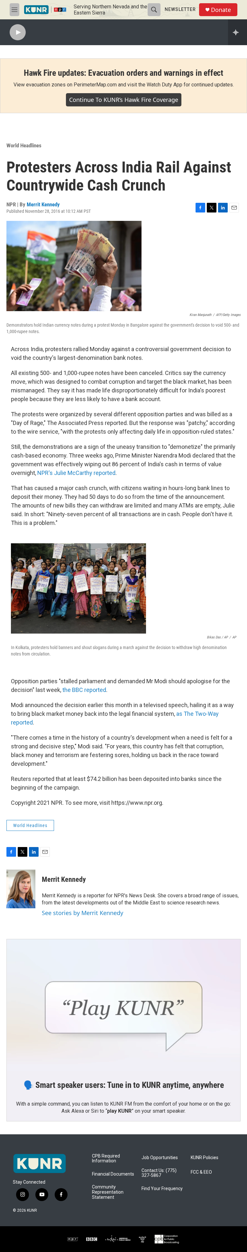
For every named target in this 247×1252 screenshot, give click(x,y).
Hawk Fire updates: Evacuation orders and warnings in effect (123, 73)
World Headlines (23, 145)
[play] (18, 32)
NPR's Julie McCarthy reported (76, 472)
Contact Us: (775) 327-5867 (159, 1173)
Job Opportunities (160, 1157)
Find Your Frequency (162, 1188)
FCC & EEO (201, 1172)
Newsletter (180, 9)
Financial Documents (113, 1174)
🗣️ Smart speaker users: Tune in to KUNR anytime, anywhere (123, 1085)
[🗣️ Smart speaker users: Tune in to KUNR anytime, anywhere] (123, 1005)
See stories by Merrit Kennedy (82, 913)
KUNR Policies (204, 1157)
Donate (221, 9)
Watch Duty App (164, 85)
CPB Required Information (106, 1159)
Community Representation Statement (108, 1192)
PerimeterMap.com (95, 85)
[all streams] (237, 32)
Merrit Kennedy (43, 204)
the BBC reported (84, 689)
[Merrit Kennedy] (20, 889)
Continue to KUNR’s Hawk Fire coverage (123, 100)
